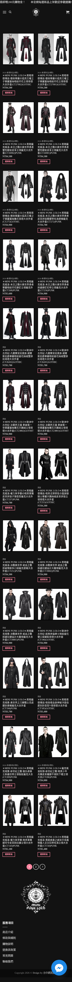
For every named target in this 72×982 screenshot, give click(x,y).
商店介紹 (8, 932)
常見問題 (8, 955)
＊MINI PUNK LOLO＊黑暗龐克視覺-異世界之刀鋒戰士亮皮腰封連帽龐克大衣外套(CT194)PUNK (18, 704)
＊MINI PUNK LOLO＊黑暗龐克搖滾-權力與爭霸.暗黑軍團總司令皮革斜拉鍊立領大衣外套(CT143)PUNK (18, 841)
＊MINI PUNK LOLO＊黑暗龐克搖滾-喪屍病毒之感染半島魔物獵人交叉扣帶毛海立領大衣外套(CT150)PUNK (53, 841)
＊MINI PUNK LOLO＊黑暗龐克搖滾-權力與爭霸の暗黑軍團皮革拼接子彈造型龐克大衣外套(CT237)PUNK (18, 495)
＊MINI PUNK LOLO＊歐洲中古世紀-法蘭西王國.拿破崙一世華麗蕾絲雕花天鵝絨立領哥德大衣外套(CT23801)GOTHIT (53, 426)
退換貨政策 (9, 949)
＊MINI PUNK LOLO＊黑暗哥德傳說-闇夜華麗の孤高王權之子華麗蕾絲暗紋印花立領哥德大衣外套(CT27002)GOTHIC (18, 80)
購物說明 (8, 944)
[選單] (5, 12)
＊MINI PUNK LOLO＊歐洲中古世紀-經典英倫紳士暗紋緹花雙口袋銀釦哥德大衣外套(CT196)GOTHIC (53, 635)
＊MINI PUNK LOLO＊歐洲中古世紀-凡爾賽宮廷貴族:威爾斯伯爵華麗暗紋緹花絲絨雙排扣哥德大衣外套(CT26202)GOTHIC (18, 356)
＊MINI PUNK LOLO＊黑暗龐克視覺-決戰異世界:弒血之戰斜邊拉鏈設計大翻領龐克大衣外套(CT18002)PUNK (53, 566)
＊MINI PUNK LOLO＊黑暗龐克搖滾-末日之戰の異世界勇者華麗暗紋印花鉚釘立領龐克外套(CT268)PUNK (18, 286)
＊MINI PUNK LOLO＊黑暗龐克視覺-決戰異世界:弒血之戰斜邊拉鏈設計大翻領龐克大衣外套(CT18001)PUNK (18, 635)
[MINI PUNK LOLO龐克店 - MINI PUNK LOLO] (36, 12)
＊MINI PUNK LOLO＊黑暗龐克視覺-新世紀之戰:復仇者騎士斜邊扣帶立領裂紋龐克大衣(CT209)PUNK (18, 772)
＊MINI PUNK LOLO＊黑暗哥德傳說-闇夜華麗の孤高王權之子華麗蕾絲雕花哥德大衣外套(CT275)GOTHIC (18, 217)
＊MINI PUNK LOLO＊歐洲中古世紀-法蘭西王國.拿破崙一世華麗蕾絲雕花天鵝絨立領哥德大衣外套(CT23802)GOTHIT (18, 426)
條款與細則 (9, 938)
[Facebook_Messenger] (59, 967)
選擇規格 (9, 93)
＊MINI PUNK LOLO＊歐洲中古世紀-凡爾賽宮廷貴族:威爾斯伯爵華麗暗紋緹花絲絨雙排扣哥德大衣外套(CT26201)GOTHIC (53, 356)
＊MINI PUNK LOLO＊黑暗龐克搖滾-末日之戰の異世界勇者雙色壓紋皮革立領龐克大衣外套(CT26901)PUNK (53, 148)
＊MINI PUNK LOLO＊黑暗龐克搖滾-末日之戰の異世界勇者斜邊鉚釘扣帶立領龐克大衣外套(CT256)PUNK (53, 286)
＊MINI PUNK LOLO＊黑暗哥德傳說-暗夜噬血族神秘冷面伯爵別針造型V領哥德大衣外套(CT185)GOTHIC (53, 704)
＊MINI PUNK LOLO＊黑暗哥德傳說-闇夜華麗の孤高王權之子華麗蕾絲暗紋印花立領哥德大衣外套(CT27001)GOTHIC (53, 80)
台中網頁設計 (50, 972)
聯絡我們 (8, 961)
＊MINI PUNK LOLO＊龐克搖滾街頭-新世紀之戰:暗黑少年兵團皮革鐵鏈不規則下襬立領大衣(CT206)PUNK (53, 772)
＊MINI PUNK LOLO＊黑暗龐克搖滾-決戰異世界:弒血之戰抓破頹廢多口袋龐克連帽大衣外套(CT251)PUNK (18, 566)
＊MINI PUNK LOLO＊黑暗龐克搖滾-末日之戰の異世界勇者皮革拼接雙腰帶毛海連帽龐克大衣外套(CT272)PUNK (53, 217)
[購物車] (67, 12)
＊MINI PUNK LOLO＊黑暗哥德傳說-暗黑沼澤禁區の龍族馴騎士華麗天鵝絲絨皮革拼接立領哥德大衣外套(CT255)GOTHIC (53, 496)
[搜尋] (10, 12)
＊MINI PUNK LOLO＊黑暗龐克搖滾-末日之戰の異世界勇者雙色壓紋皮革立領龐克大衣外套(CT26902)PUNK (18, 148)
